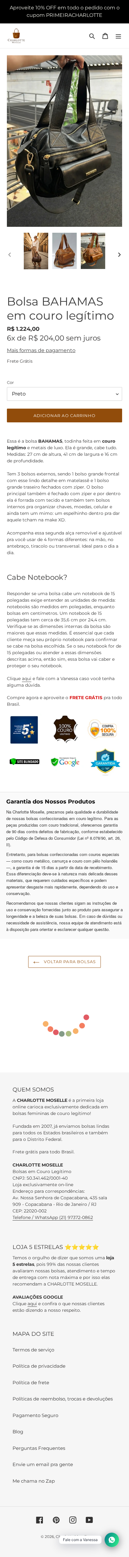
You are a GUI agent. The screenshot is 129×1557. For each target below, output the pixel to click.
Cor (10, 382)
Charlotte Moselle (72, 1536)
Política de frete (31, 1382)
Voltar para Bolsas (69, 961)
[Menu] (118, 35)
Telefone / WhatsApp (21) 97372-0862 (53, 1217)
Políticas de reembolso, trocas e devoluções (63, 1399)
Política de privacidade (39, 1366)
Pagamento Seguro (35, 1415)
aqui (26, 678)
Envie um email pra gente (43, 1464)
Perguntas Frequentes (39, 1448)
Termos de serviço (33, 1350)
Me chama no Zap (34, 1481)
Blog (18, 1432)
